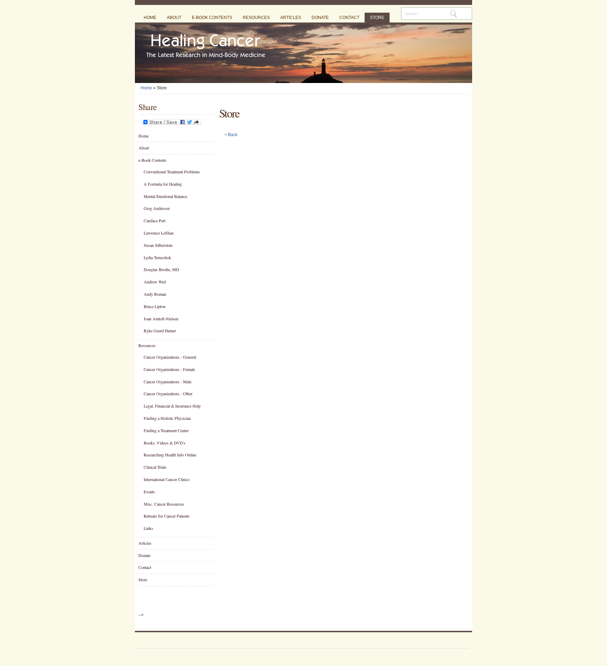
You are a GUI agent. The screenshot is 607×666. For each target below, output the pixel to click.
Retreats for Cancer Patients (167, 516)
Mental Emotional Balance (165, 196)
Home (150, 17)
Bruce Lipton (154, 306)
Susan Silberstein (158, 245)
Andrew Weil (155, 281)
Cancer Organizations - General (170, 357)
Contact (349, 17)
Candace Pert (154, 220)
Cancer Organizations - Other (168, 393)
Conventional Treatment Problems (172, 171)
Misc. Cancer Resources (164, 504)
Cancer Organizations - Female (169, 369)
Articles (290, 17)
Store (377, 17)
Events (149, 491)
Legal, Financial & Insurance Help (172, 406)
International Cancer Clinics (167, 479)
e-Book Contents (212, 17)
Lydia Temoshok (157, 257)
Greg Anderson (157, 208)
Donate (320, 17)
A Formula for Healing (163, 184)
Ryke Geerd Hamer (160, 330)
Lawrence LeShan (159, 233)
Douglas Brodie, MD (161, 269)
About (174, 17)
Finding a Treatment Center (166, 430)
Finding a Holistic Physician (167, 418)
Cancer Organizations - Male (167, 381)
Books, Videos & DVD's (164, 443)
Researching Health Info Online (170, 454)
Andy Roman (155, 294)
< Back (230, 134)
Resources (256, 17)
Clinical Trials (155, 467)
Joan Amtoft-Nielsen (161, 318)
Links (148, 528)
